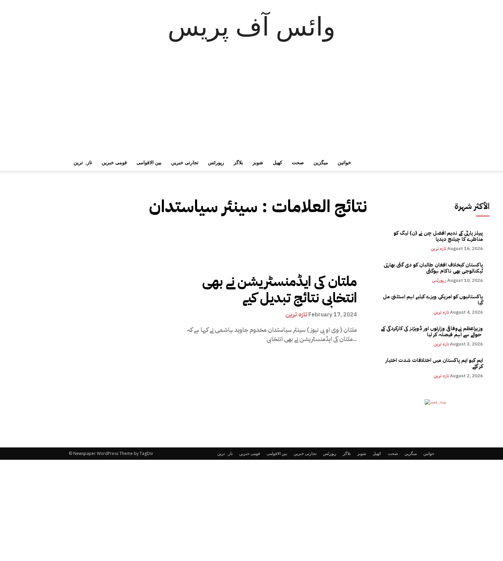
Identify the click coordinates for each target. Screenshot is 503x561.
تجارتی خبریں (184, 162)
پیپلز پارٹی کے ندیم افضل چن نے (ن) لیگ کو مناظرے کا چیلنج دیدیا (438, 236)
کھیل (277, 162)
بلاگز (238, 162)
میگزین (320, 162)
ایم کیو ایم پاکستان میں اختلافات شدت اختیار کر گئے (434, 363)
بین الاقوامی (149, 162)
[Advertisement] (251, 103)
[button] (426, 163)
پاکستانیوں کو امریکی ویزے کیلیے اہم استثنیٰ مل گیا (433, 299)
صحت (298, 162)
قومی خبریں (114, 162)
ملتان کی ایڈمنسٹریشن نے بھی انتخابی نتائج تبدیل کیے (279, 289)
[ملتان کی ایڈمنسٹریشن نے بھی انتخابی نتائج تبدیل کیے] (92, 308)
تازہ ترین (83, 162)
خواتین (344, 162)
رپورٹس (216, 162)
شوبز (258, 162)
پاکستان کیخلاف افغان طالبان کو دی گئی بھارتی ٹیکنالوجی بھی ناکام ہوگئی (433, 268)
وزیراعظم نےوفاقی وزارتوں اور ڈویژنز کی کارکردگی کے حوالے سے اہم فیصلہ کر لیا (432, 331)
